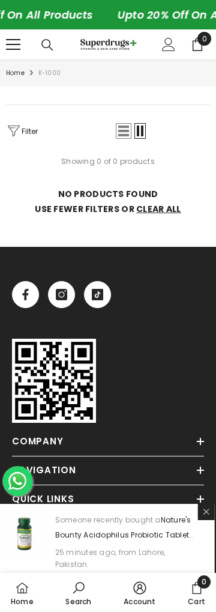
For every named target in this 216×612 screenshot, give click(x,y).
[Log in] (168, 44)
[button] (123, 131)
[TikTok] (97, 294)
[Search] (47, 45)
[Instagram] (61, 294)
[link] (54, 381)
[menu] (13, 44)
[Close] (207, 511)
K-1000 (49, 72)
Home (15, 72)
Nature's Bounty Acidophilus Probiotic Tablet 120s (124, 535)
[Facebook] (25, 294)
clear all (158, 209)
